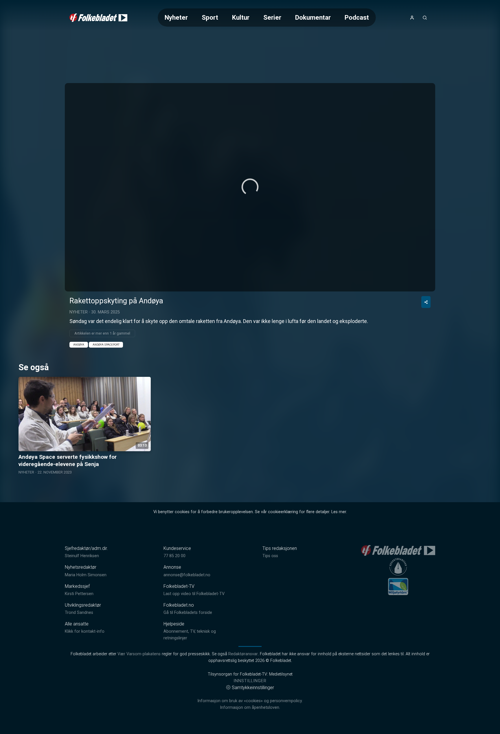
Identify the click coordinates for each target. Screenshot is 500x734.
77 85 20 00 (174, 555)
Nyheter (176, 17)
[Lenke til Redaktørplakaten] (398, 566)
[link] (98, 17)
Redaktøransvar (243, 654)
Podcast (357, 17)
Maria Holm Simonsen (85, 574)
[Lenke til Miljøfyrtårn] (398, 586)
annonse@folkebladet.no (186, 574)
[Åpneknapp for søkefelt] (425, 17)
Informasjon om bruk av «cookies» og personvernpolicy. (250, 700)
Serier (272, 17)
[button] (250, 187)
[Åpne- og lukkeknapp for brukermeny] (412, 17)
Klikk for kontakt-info (84, 631)
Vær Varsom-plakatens (139, 654)
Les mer (338, 511)
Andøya (78, 344)
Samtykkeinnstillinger (253, 687)
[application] (250, 187)
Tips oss (270, 555)
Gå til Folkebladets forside (187, 612)
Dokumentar (313, 17)
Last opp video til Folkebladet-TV (194, 593)
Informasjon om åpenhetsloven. (250, 707)
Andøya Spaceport (106, 344)
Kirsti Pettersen (79, 593)
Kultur (240, 17)
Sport (210, 17)
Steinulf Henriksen (82, 555)
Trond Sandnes (79, 612)
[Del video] (426, 302)
